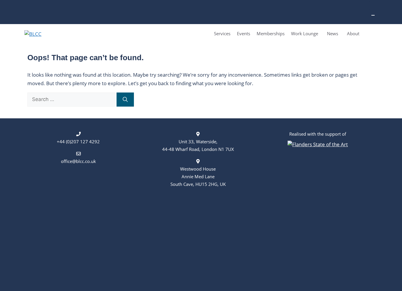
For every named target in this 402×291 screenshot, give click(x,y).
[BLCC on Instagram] (341, 12)
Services (222, 33)
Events (243, 33)
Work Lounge (304, 33)
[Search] (125, 99)
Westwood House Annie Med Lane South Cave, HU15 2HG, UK (198, 176)
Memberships (271, 33)
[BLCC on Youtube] (352, 12)
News (332, 33)
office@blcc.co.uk (78, 161)
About (353, 33)
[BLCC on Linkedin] (329, 12)
